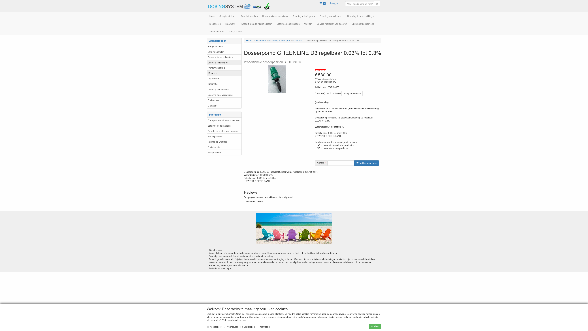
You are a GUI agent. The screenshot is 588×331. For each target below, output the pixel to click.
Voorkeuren (232, 326)
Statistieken (249, 326)
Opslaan (375, 326)
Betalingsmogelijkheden (219, 125)
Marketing (265, 326)
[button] (335, 3)
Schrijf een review (352, 93)
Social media (214, 147)
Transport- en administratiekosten (224, 120)
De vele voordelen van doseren (223, 131)
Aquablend (213, 78)
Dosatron (212, 73)
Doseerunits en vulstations (220, 57)
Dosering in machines (218, 89)
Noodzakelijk (216, 326)
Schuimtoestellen (216, 51)
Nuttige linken (214, 152)
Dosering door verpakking (220, 94)
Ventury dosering (216, 67)
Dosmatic (212, 83)
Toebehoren (213, 100)
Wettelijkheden (215, 136)
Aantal (320, 163)
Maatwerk (212, 105)
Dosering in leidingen (218, 62)
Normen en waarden (218, 141)
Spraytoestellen (215, 46)
